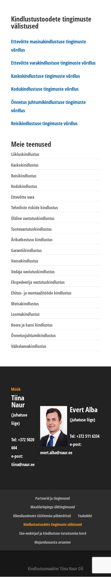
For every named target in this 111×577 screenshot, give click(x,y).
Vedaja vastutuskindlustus (33, 272)
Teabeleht (85, 515)
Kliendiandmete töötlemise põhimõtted (42, 515)
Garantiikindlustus (26, 250)
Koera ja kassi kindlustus (32, 325)
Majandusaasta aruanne (52, 542)
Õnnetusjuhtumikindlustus (33, 335)
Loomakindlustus (25, 314)
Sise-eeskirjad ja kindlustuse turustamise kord (52, 533)
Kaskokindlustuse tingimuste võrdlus (45, 76)
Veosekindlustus (24, 261)
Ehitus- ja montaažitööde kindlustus (41, 293)
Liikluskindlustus (25, 154)
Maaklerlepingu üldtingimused (52, 506)
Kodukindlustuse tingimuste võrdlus (45, 89)
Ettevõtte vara (22, 197)
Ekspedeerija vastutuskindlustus (38, 282)
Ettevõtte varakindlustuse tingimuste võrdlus (53, 63)
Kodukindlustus (24, 186)
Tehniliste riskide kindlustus (34, 208)
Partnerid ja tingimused (52, 498)
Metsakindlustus (25, 304)
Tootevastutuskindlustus (31, 229)
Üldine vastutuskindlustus (32, 218)
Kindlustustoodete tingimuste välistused (52, 524)
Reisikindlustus (23, 176)
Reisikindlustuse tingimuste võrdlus (44, 123)
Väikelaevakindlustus (28, 346)
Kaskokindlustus (25, 165)
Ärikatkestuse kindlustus (32, 240)
